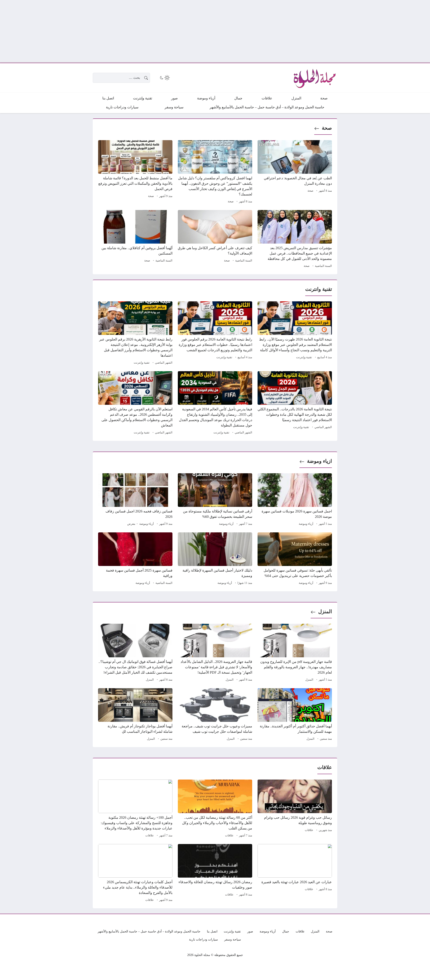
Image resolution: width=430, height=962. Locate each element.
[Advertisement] (295, 31)
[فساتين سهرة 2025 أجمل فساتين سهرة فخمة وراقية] (135, 559)
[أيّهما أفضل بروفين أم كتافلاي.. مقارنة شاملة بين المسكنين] (135, 239)
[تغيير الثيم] (164, 77)
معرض (131, 523)
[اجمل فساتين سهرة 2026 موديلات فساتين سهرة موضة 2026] (295, 500)
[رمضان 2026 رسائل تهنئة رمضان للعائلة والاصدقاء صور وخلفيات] (215, 873)
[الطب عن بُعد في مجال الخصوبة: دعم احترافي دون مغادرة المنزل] (295, 172)
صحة (327, 128)
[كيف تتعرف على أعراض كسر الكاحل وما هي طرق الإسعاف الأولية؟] (215, 239)
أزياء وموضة (306, 523)
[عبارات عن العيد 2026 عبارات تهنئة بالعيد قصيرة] (295, 873)
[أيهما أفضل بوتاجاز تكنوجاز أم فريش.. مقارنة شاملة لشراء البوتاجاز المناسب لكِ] (135, 715)
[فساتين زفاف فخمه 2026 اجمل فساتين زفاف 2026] (135, 500)
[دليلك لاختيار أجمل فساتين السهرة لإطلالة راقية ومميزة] (215, 559)
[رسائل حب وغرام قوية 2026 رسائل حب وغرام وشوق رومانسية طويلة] (295, 809)
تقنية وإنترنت (304, 357)
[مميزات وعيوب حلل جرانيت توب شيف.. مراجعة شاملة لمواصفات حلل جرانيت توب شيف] (215, 715)
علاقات (309, 830)
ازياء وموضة (319, 461)
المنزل (325, 611)
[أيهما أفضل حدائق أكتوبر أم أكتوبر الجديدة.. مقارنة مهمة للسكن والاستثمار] (295, 715)
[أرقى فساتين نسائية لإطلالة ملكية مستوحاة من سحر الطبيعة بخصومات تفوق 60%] (215, 500)
